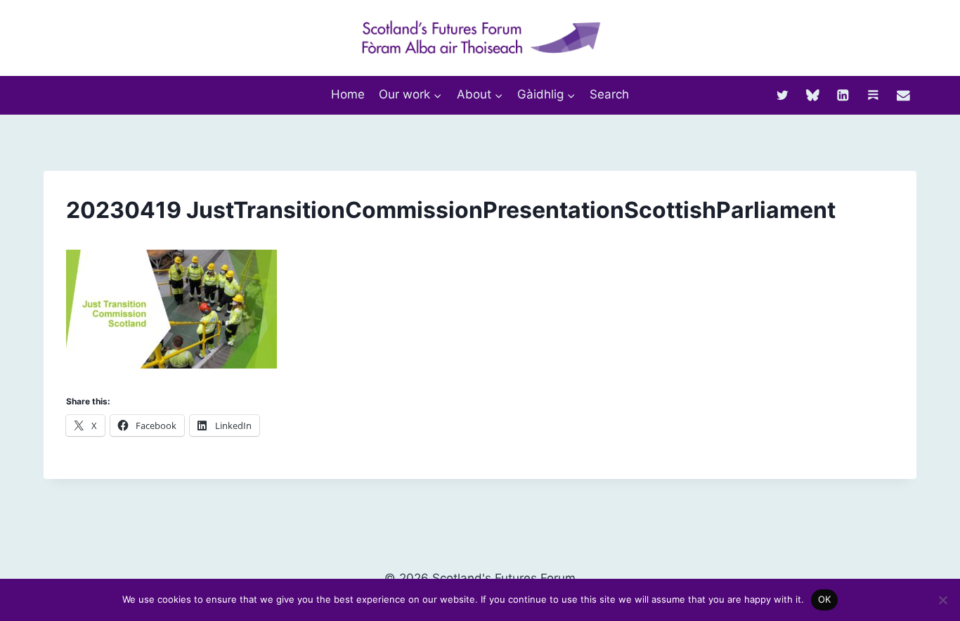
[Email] (903, 95)
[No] (942, 600)
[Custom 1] (873, 95)
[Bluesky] (813, 95)
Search (609, 94)
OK (824, 599)
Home (348, 94)
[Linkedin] (843, 95)
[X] (783, 95)
